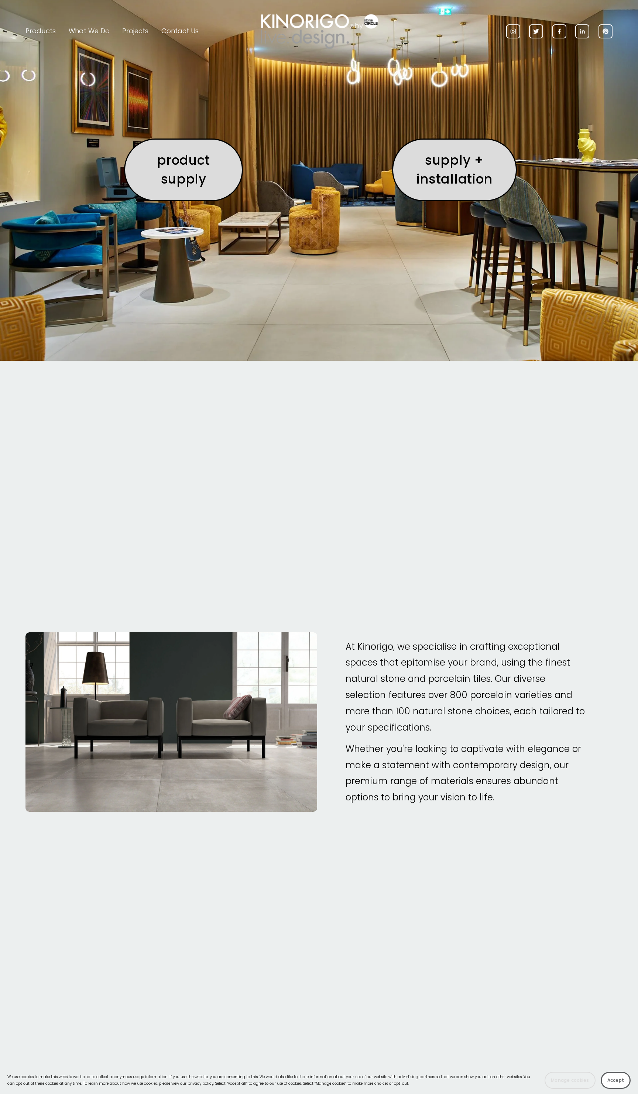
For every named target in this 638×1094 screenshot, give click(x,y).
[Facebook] (559, 31)
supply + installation (454, 169)
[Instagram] (513, 31)
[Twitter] (536, 31)
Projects (135, 30)
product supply (183, 169)
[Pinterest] (605, 31)
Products (40, 30)
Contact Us (180, 30)
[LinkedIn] (582, 31)
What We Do (89, 30)
